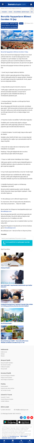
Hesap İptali (4, 368)
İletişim (3, 355)
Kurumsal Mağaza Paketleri (8, 375)
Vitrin (13, 441)
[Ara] (32, 9)
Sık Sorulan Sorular (6, 390)
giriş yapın (21, 242)
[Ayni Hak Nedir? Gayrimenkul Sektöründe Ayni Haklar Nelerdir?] (17, 277)
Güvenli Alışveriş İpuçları (7, 399)
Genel (32, 11)
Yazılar (10, 11)
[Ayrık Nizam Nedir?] (17, 315)
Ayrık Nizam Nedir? (6, 323)
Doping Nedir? (4, 386)
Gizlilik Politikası (5, 401)
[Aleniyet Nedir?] (17, 259)
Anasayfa (4, 11)
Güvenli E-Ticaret (5, 397)
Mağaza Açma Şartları (6, 377)
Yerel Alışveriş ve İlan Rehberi (9, 27)
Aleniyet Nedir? (5, 268)
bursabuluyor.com (10, 228)
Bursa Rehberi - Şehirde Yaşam (21, 11)
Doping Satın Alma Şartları (7, 388)
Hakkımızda (4, 352)
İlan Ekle (21, 441)
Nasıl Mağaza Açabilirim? (7, 379)
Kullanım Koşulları (5, 366)
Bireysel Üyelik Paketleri (7, 362)
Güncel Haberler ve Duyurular (9, 25)
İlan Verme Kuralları (6, 364)
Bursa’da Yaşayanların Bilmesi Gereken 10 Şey (14, 52)
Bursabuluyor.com (6, 211)
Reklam (3, 353)
